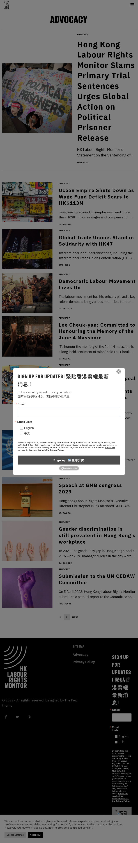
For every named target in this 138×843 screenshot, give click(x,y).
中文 (27, 433)
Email (21, 404)
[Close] (119, 371)
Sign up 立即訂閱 (68, 460)
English (29, 428)
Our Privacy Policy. (55, 450)
